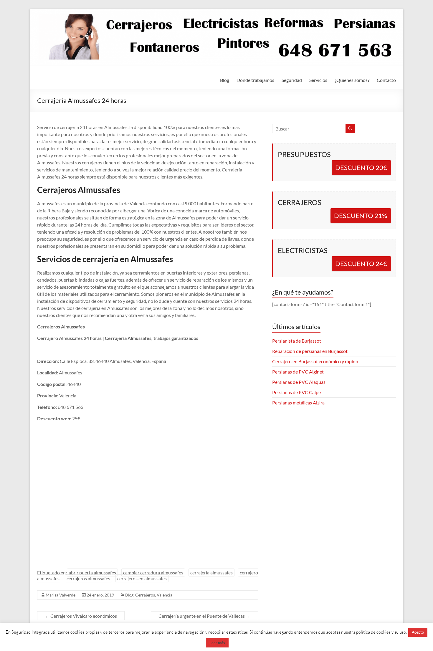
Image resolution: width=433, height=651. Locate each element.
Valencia (164, 594)
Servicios (318, 80)
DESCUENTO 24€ (361, 263)
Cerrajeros (145, 594)
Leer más (217, 642)
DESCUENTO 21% (360, 215)
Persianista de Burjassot (296, 340)
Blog (224, 80)
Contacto (386, 80)
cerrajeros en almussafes (142, 578)
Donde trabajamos (255, 80)
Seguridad (292, 80)
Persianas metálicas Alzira (298, 402)
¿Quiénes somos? (352, 80)
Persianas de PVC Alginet (298, 371)
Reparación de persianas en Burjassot (310, 351)
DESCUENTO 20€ (361, 167)
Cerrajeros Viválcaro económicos (81, 616)
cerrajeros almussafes (88, 578)
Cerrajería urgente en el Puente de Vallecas (204, 616)
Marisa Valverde (60, 594)
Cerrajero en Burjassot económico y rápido (315, 361)
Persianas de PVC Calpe (296, 392)
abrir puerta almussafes (92, 572)
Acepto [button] (418, 632)
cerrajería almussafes (211, 572)
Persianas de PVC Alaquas (298, 382)
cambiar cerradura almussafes (153, 572)
